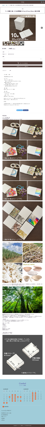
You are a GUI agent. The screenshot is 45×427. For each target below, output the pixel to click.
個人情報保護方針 (4, 414)
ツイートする (20, 110)
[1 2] (22, 59)
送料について (3, 416)
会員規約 (3, 418)
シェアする (26, 110)
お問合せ (3, 420)
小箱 (6, 5)
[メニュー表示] (42, 2)
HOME (3, 5)
